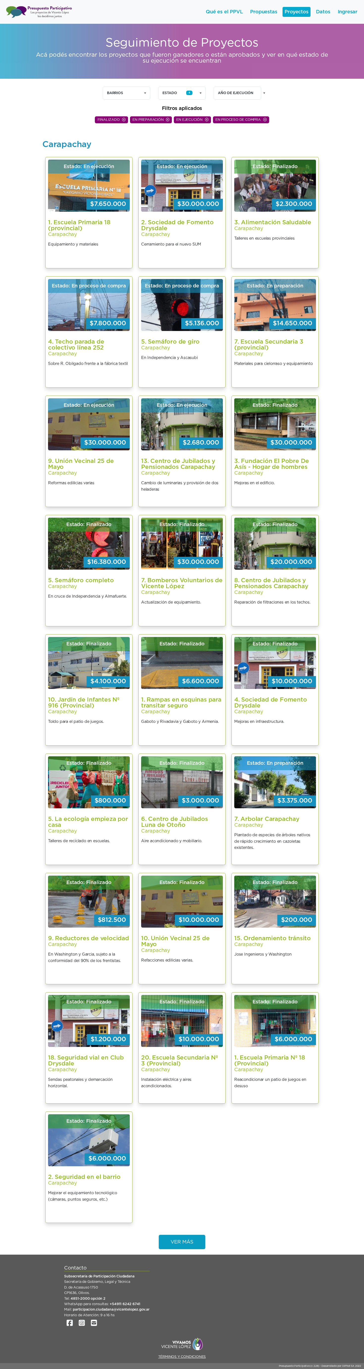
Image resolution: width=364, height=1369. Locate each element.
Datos (323, 11)
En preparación (148, 120)
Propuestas (263, 11)
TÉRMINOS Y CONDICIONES (182, 1357)
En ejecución (189, 120)
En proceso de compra (238, 120)
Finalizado (109, 120)
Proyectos (296, 11)
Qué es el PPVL (224, 11)
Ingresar (347, 11)
